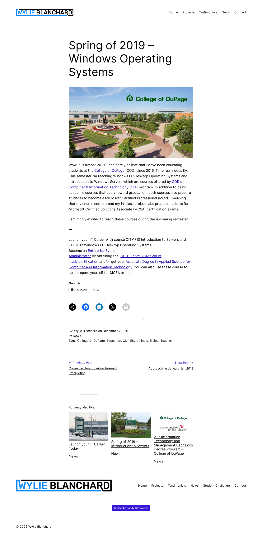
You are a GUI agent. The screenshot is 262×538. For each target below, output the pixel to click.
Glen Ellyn (130, 341)
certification (88, 262)
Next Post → (184, 363)
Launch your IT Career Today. (87, 446)
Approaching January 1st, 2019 (170, 368)
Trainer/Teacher (161, 341)
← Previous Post (80, 363)
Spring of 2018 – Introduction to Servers (130, 444)
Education (113, 341)
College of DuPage (109, 170)
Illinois (143, 341)
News (77, 336)
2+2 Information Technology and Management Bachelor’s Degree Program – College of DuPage (173, 445)
